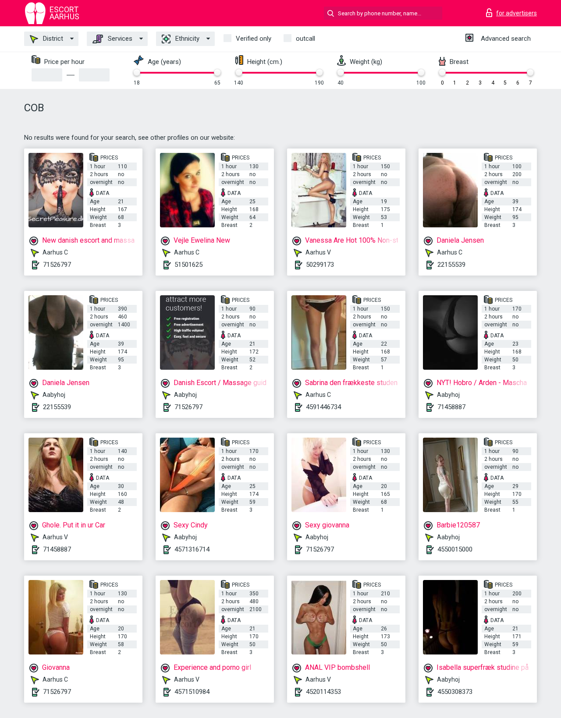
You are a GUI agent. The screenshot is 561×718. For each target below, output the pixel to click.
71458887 (451, 407)
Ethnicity (186, 38)
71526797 (57, 265)
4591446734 (323, 407)
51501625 (188, 265)
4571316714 (191, 549)
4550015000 (454, 549)
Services (119, 38)
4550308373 (454, 692)
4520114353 (323, 692)
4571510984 (191, 692)
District (52, 38)
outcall (305, 38)
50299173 (320, 265)
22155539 (451, 265)
